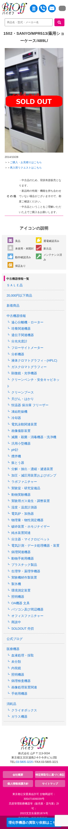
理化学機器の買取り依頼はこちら (34, 822)
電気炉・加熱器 (22, 513)
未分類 (16, 662)
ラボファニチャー (24, 482)
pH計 (15, 450)
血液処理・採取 (22, 655)
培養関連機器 (21, 328)
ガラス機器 (19, 716)
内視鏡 (16, 668)
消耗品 (11, 704)
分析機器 (17, 354)
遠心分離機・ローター (27, 322)
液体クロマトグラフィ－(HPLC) (34, 360)
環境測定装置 (21, 590)
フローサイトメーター (27, 348)
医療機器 (13, 649)
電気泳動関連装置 (24, 424)
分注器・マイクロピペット (30, 539)
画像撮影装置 (21, 431)
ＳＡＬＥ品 (15, 285)
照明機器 (17, 597)
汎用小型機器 (21, 443)
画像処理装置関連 (24, 687)
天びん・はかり (22, 399)
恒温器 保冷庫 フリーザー (30, 405)
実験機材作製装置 (24, 577)
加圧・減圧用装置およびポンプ (33, 475)
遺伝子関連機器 (22, 335)
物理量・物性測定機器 (27, 520)
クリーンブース (22, 392)
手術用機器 (19, 693)
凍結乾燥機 (19, 411)
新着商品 (13, 305)
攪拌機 (16, 456)
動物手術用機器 (22, 558)
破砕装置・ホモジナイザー (30, 526)
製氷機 (16, 584)
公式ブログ (15, 639)
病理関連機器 (21, 552)
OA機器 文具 (20, 603)
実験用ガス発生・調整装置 (30, 501)
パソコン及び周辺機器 (27, 609)
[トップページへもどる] (13, 9)
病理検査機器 (21, 681)
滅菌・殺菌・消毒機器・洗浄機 (33, 437)
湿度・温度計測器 (24, 507)
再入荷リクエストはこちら (26, 167)
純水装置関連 (21, 533)
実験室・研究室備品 (25, 488)
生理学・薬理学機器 (25, 571)
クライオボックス (24, 710)
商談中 (16, 622)
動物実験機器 (21, 494)
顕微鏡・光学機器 (24, 373)
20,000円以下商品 (19, 295)
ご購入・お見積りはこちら (26, 162)
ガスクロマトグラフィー (29, 367)
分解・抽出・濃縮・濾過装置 (32, 469)
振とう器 (17, 463)
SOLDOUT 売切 (22, 628)
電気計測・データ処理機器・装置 (35, 545)
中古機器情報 (16, 316)
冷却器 (16, 418)
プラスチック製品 (24, 565)
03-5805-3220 (24, 761)
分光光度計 (19, 341)
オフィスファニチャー (27, 616)
